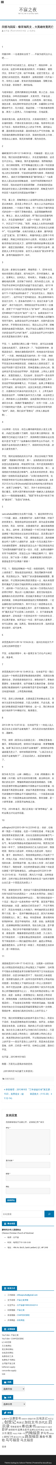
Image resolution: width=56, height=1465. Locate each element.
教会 (42, 1430)
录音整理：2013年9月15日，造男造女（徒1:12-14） (15, 1093)
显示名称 (10, 1160)
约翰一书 (21, 1433)
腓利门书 (8, 1436)
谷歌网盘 (21, 1320)
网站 (7, 1186)
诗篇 (22, 1437)
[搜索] (49, 1214)
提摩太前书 (23, 1429)
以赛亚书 (15, 1418)
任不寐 (6, 31)
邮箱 (8, 1173)
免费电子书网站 (8, 1360)
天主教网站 (6, 1346)
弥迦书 (49, 1427)
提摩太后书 (35, 1430)
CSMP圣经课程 (23, 1315)
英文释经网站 (7, 1349)
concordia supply (9, 1370)
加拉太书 (31, 1422)
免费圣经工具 (7, 1356)
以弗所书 (5, 1419)
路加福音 (32, 1436)
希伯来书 (29, 1426)
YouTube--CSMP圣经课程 (13, 1339)
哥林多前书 (15, 1426)
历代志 (43, 1422)
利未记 (20, 1422)
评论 (8, 1128)
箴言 (9, 1433)
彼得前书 (12, 1429)
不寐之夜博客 (22, 1300)
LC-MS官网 (6, 1342)
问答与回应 (10, 1079)
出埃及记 (42, 1418)
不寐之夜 (28, 9)
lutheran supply (8, 1367)
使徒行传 (32, 1419)
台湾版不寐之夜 (8, 1363)
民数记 (47, 1430)
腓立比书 (17, 1437)
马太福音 (26, 1440)
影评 (5, 1429)
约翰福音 (32, 1433)
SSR (3, 1374)
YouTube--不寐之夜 (10, 1335)
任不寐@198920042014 (27, 1305)
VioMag (13, 1463)
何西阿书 (24, 1419)
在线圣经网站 (7, 1353)
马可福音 (13, 1440)
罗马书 (45, 1433)
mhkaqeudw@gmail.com (27, 1295)
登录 (4, 1446)
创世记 (10, 1422)
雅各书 (44, 1436)
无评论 (32, 31)
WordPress (47, 1463)
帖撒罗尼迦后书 (41, 1427)
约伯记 (15, 1433)
